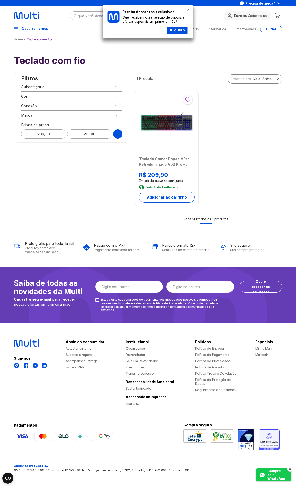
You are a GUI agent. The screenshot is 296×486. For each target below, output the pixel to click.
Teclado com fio (39, 39)
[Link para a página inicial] (20, 39)
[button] (71, 86)
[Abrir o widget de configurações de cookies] (7, 478)
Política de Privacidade (169, 303)
